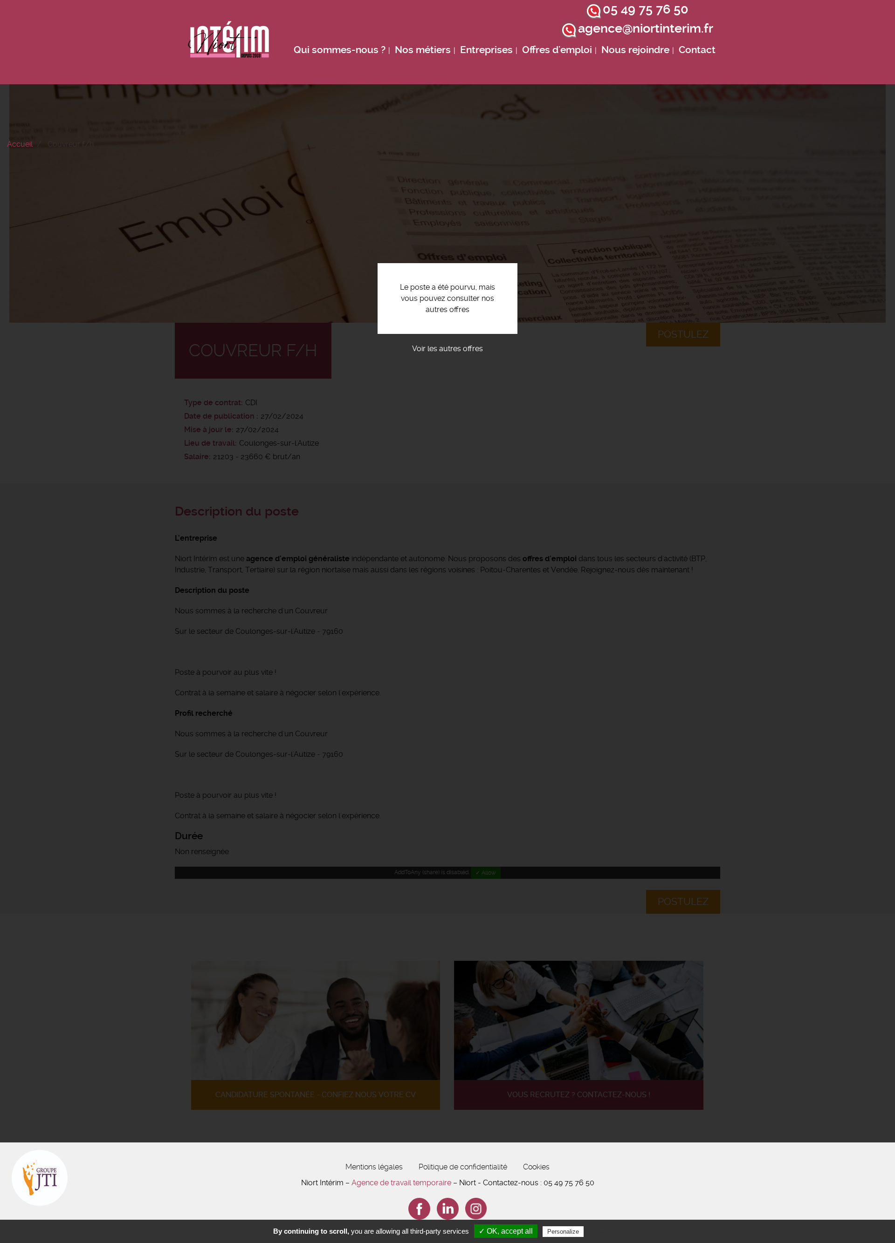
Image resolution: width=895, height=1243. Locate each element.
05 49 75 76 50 (645, 9)
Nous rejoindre (635, 49)
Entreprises (486, 49)
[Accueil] (229, 42)
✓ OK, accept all (506, 1231)
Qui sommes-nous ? (340, 49)
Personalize (563, 1231)
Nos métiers (423, 49)
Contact (697, 49)
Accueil (20, 144)
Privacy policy (608, 1231)
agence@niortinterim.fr (645, 28)
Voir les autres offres (447, 348)
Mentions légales (374, 1166)
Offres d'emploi (557, 49)
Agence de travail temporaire (401, 1182)
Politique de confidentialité (463, 1166)
